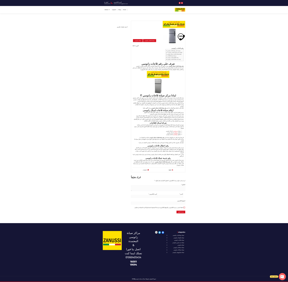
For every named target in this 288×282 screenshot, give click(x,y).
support (114, 9)
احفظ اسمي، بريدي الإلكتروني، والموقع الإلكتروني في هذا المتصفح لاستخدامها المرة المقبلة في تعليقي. (158, 207)
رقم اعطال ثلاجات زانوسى (173, 57)
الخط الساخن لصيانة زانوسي (142, 117)
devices (106, 9)
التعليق (183, 184)
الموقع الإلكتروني (181, 200)
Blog (119, 9)
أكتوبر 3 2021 (136, 45)
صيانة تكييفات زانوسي (179, 237)
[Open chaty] (282, 276)
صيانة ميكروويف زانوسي (178, 252)
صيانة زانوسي (138, 40)
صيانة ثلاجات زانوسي (150, 40)
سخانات (176, 133)
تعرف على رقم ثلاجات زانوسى (173, 50)
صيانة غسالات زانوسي (179, 250)
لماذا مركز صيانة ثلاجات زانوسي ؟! (174, 52)
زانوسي (156, 69)
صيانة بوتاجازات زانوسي (178, 235)
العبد (163, 126)
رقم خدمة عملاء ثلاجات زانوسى (174, 59)
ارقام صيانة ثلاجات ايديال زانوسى (174, 54)
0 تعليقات (145, 170)
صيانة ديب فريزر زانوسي (178, 242)
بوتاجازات (175, 134)
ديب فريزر (175, 131)
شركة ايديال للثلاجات (171, 55)
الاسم (181, 194)
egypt (170, 170)
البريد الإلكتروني (153, 194)
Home (124, 9)
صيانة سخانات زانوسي (178, 247)
